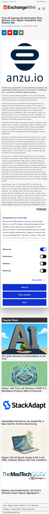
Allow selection (24, 295)
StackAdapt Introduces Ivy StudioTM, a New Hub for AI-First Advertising (23, 422)
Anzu (30, 95)
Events (15, 505)
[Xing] (15, 32)
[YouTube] (9, 32)
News (36, 26)
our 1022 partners (16, 221)
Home (5, 505)
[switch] (43, 256)
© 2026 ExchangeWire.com (11, 512)
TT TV (28, 505)
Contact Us (12, 1)
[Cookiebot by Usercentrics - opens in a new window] (36, 209)
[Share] (4, 32)
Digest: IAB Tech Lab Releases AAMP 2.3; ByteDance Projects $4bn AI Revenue (24, 389)
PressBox (6, 509)
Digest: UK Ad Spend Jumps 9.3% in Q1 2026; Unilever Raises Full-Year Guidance (24, 458)
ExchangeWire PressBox (12, 26)
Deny (24, 302)
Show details (37, 280)
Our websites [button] (41, 1)
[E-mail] (21, 32)
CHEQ (20, 98)
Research (35, 505)
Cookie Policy (16, 509)
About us (5, 1)
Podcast (22, 505)
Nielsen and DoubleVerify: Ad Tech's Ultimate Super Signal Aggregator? (21, 491)
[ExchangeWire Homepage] (19, 7)
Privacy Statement (28, 509)
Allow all (24, 287)
